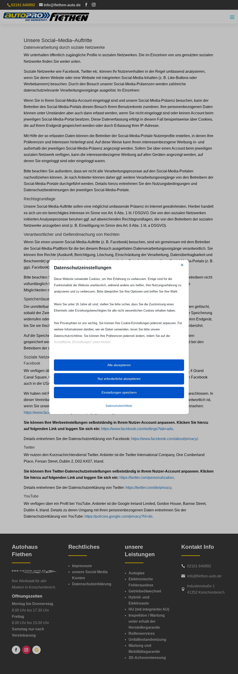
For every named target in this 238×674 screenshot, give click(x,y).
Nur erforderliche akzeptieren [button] (119, 379)
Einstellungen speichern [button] (119, 392)
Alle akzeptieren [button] (119, 365)
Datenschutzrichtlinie (119, 406)
